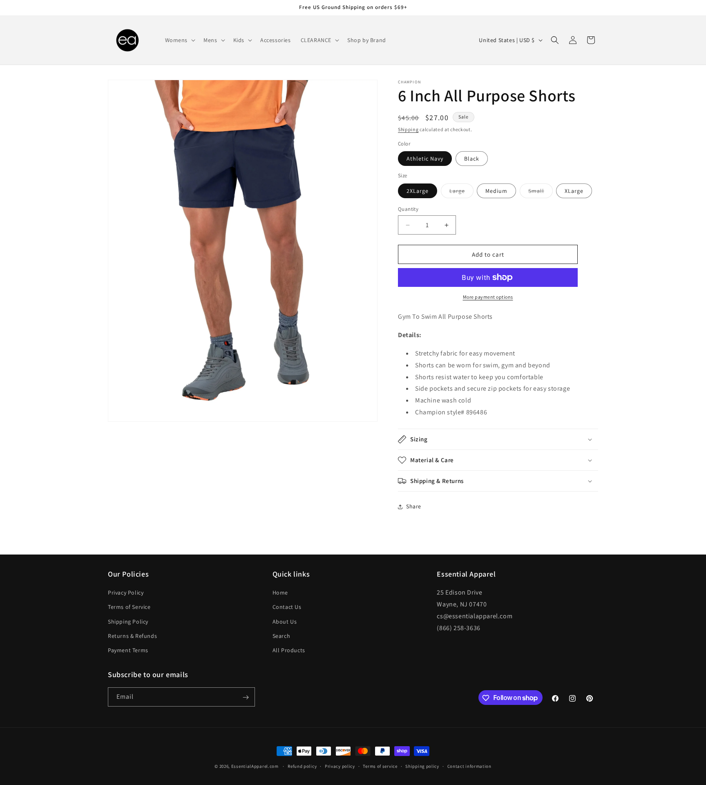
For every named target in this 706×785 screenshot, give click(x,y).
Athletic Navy (425, 158)
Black (471, 158)
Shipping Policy (128, 621)
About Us (285, 621)
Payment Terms (128, 650)
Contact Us (287, 607)
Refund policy (302, 766)
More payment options (488, 297)
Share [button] (413, 506)
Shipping (408, 129)
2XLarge (418, 191)
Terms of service (380, 766)
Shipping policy (422, 766)
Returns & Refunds (132, 636)
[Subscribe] (246, 697)
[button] (179, 40)
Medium (496, 191)
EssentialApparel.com (255, 766)
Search (281, 636)
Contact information (469, 766)
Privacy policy (340, 766)
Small (540, 192)
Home (280, 592)
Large (461, 192)
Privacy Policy (125, 592)
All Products (289, 650)
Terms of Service (129, 607)
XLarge (574, 191)
